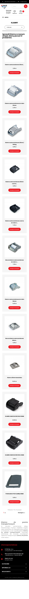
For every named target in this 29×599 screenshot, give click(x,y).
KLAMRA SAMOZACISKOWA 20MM (14, 455)
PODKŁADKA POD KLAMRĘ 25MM (15, 494)
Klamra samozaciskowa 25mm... (14, 64)
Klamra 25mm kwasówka (14, 377)
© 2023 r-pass (8, 577)
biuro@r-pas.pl (23, 1)
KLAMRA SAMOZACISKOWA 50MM (14, 416)
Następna (22, 513)
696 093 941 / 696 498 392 (10, 1)
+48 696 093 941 (9, 555)
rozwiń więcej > (5, 537)
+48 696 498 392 (18, 555)
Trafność (9, 27)
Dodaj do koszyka (14, 72)
